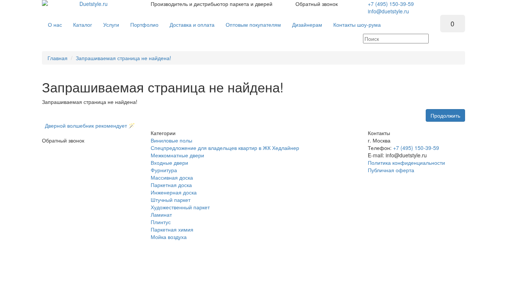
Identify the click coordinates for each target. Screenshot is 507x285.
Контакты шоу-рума (357, 24)
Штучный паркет (170, 199)
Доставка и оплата (192, 24)
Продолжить (445, 115)
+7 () (391, 3)
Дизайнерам (307, 24)
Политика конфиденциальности (406, 162)
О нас (55, 24)
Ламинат (161, 214)
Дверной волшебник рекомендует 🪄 (88, 125)
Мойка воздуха (169, 236)
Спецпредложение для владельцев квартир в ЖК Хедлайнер (225, 147)
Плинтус (161, 222)
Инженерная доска (174, 192)
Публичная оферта (391, 170)
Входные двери (169, 162)
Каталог (82, 24)
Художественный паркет (180, 207)
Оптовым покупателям (253, 24)
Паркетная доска (171, 185)
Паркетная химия (172, 229)
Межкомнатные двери (177, 155)
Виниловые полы (171, 140)
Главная (58, 58)
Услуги (111, 24)
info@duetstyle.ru (388, 11)
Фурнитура (164, 170)
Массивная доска (172, 177)
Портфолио (144, 24)
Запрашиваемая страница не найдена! (123, 58)
